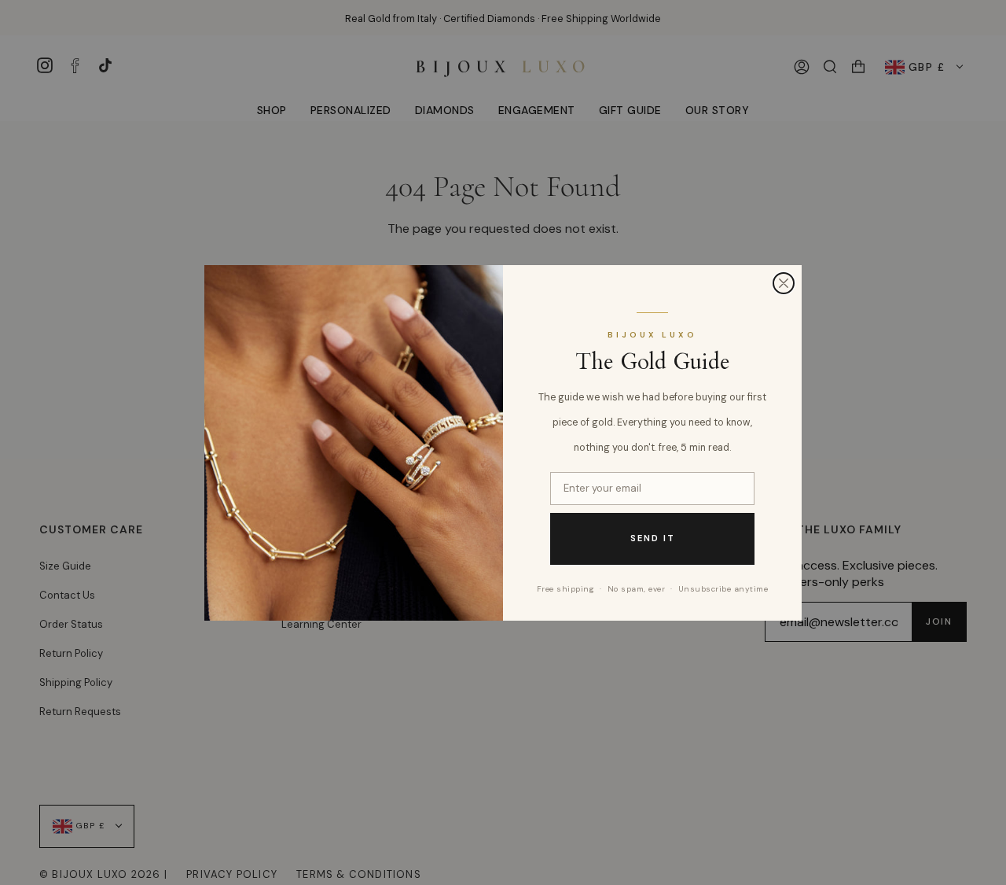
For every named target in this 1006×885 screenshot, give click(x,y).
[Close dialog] (783, 283)
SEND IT (652, 538)
